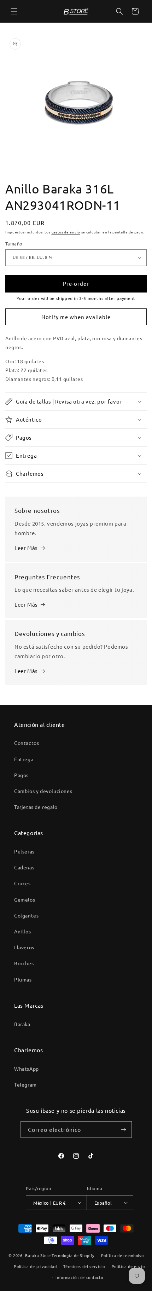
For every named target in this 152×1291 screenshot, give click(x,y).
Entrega (23, 759)
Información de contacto (79, 1277)
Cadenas (24, 867)
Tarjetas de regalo (36, 807)
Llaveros (24, 947)
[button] (14, 11)
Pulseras (24, 851)
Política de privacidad (35, 1266)
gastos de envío (66, 232)
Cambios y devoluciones (43, 791)
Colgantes (26, 915)
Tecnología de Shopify (73, 1255)
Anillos (22, 931)
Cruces (22, 883)
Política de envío (128, 1266)
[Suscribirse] (123, 1129)
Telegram (25, 1084)
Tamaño (13, 244)
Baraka (22, 1024)
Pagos (21, 775)
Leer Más (26, 547)
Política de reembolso (122, 1255)
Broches (24, 963)
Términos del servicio (84, 1266)
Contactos (26, 743)
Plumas (23, 979)
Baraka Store (38, 1255)
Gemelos (24, 899)
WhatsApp (26, 1068)
